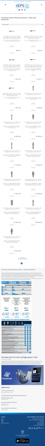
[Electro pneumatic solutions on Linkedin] (30, 428)
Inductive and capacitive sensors (19, 13)
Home (2, 13)
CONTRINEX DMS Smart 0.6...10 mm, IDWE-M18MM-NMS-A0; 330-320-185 (33, 180)
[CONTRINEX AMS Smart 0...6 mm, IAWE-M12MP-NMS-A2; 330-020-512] (33, 202)
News (2, 420)
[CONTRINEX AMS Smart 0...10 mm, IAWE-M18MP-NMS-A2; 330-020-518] (12, 231)
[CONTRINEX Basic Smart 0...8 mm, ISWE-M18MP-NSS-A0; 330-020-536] (33, 116)
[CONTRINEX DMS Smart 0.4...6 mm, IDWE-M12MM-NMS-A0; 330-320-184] (12, 174)
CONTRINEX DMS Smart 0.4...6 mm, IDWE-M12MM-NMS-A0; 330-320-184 (12, 180)
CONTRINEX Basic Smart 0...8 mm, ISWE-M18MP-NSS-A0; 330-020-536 (33, 123)
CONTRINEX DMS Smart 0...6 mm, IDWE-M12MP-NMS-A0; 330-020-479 (33, 151)
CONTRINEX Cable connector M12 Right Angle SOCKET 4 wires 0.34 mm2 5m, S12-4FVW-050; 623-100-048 (33, 37)
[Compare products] (19, 10)
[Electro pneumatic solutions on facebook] (41, 428)
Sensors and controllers (8, 13)
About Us (2, 419)
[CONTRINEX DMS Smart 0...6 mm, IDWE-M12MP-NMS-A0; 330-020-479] (33, 145)
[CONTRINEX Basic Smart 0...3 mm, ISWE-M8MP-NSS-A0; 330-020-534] (12, 116)
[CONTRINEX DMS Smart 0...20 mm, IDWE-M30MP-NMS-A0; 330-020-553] (12, 202)
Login (26, 1)
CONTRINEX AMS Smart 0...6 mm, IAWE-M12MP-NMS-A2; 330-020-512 (33, 208)
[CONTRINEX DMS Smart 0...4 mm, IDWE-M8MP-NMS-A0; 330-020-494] (12, 145)
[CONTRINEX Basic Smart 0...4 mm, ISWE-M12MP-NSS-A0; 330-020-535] (33, 88)
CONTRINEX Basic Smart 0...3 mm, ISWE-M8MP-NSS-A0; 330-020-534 (12, 123)
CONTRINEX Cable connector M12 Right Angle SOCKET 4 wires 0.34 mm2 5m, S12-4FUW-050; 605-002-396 (11, 94)
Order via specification (5, 423)
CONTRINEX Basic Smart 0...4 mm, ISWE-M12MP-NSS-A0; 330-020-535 (33, 94)
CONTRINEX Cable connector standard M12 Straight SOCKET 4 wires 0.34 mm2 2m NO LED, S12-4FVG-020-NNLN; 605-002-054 (12, 38)
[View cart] (22, 10)
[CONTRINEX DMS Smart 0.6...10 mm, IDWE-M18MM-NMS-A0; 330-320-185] (33, 174)
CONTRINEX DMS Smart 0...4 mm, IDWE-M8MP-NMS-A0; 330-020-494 (12, 151)
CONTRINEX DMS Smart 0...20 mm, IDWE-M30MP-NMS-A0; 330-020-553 (12, 208)
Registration (30, 1)
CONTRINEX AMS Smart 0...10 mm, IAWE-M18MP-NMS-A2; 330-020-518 (12, 237)
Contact (2, 422)
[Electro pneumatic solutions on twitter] (37, 428)
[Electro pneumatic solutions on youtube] (32, 428)
